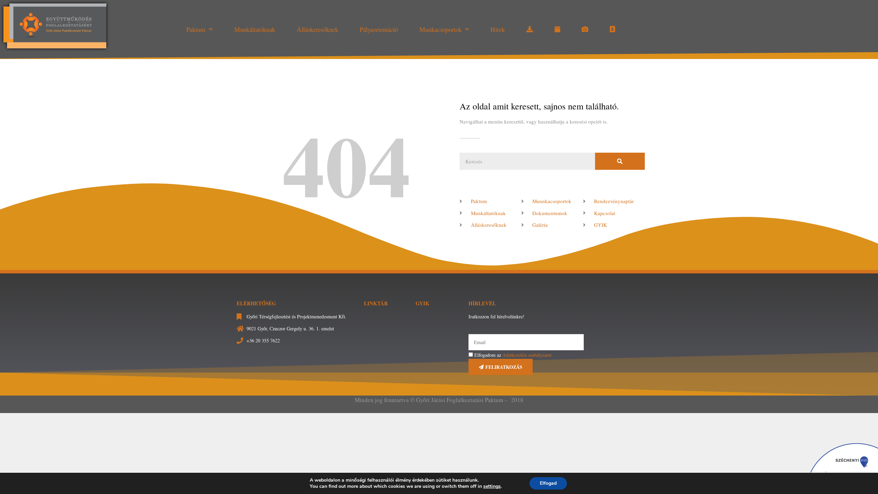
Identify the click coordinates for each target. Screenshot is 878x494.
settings (492, 486)
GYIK (422, 303)
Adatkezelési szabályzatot (526, 355)
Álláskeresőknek (317, 29)
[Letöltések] (530, 29)
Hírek (497, 29)
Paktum (195, 29)
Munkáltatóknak (254, 29)
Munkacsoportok (440, 29)
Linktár (376, 303)
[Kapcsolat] (612, 29)
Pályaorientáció (379, 29)
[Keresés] (620, 161)
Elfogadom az (512, 355)
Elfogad (548, 483)
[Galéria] (585, 29)
